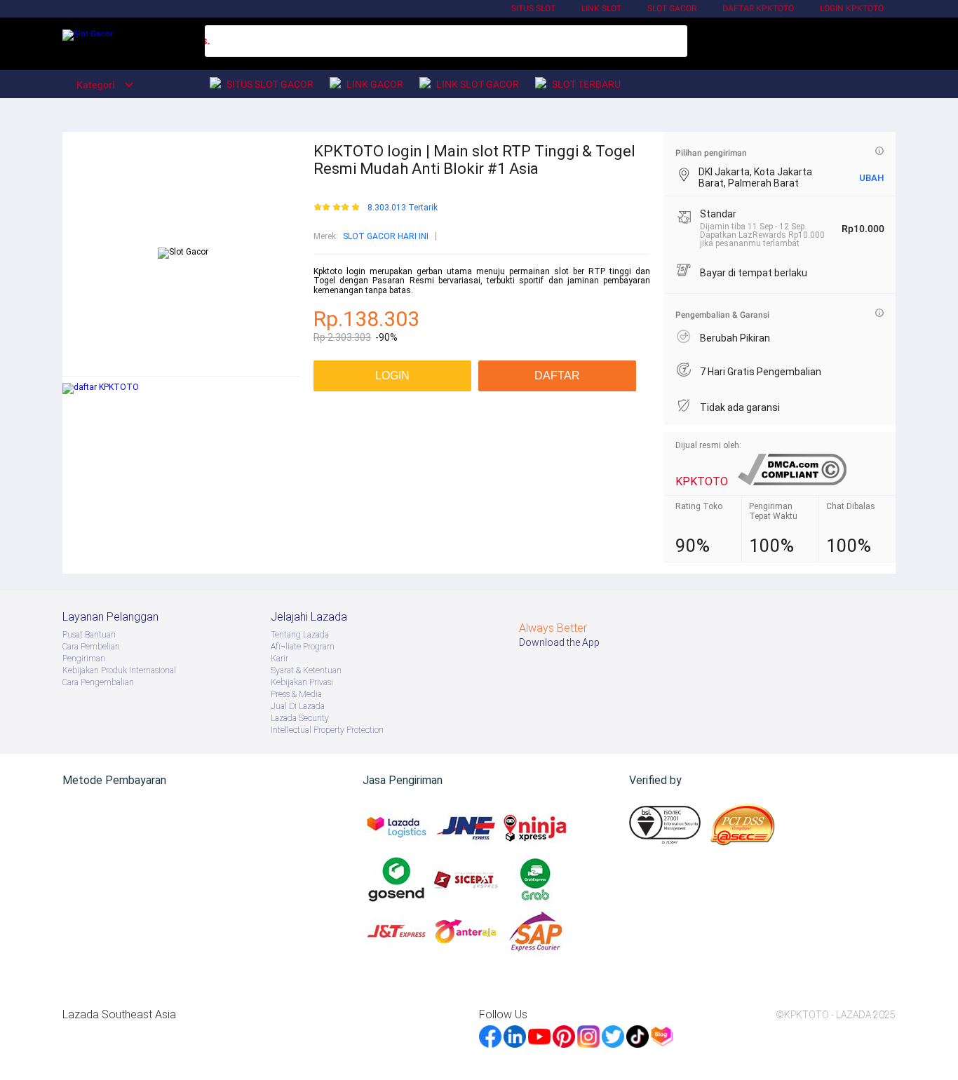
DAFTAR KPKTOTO (758, 8)
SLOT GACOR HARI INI (386, 236)
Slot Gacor (671, 8)
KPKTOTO (701, 481)
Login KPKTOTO (852, 8)
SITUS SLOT (533, 8)
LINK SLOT (601, 8)
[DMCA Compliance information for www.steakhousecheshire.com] (792, 481)
